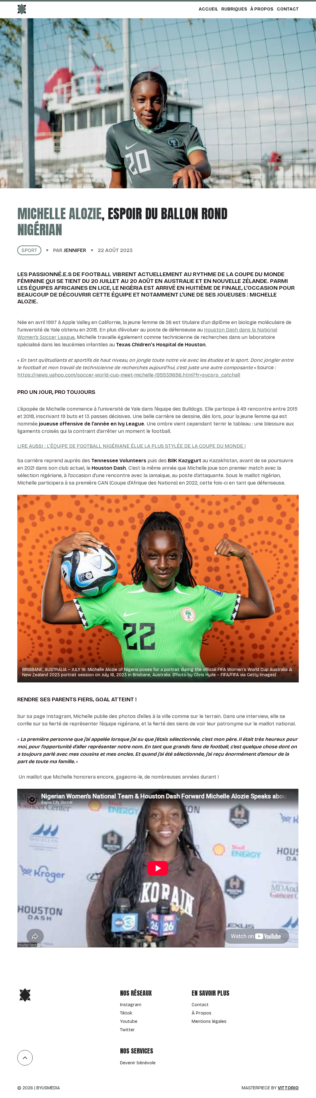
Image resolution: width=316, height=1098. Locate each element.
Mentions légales (209, 1021)
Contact (288, 9)
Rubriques (234, 9)
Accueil (208, 9)
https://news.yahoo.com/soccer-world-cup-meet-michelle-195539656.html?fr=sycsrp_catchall (128, 375)
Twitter (127, 1029)
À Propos (261, 9)
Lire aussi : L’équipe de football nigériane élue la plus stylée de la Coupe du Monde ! (131, 446)
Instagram (130, 1004)
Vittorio (288, 1088)
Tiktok (126, 1013)
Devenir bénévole (138, 1063)
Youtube (128, 1021)
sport (29, 250)
